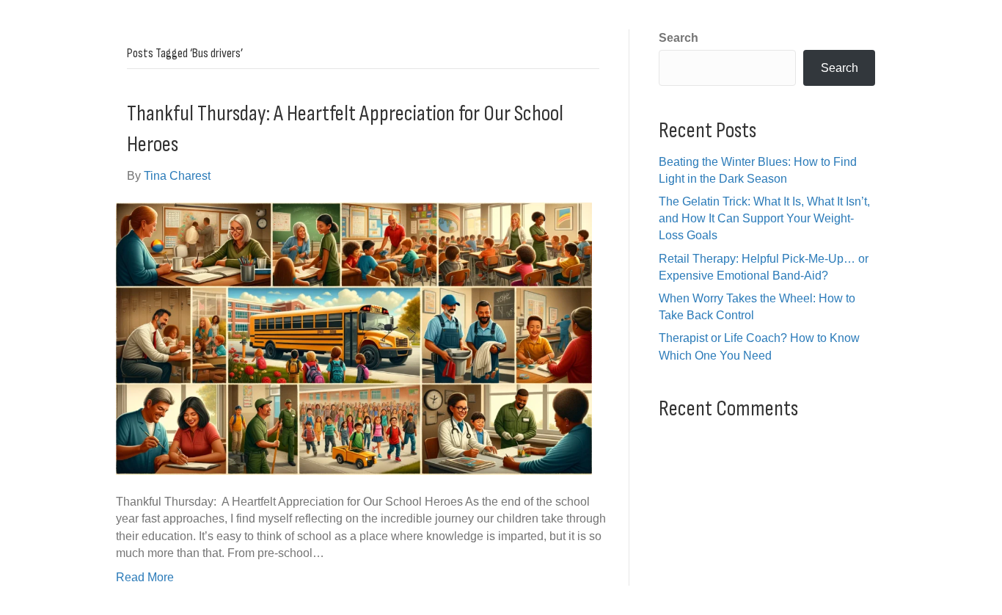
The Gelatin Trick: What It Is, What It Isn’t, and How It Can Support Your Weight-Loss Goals (764, 218)
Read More (145, 577)
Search (678, 38)
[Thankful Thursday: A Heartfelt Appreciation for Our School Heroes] (354, 338)
